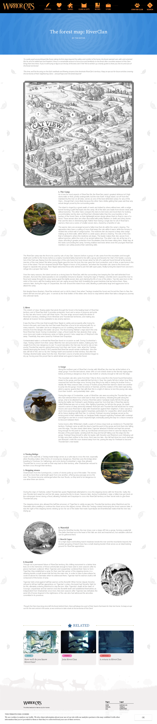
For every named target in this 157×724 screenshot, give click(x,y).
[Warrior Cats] (32, 703)
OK (143, 717)
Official (107, 707)
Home (107, 705)
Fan (106, 709)
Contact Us (123, 705)
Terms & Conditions (123, 707)
